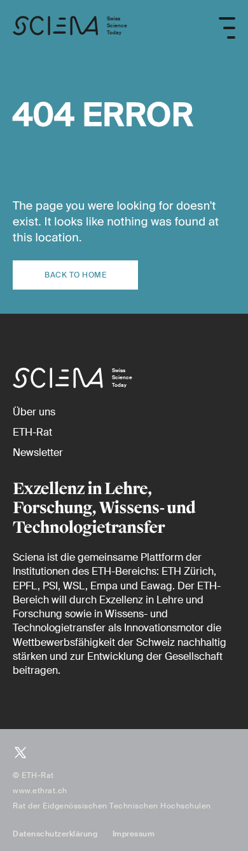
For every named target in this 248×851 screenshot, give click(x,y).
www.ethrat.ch (40, 791)
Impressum (134, 834)
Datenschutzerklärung (55, 834)
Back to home (75, 275)
